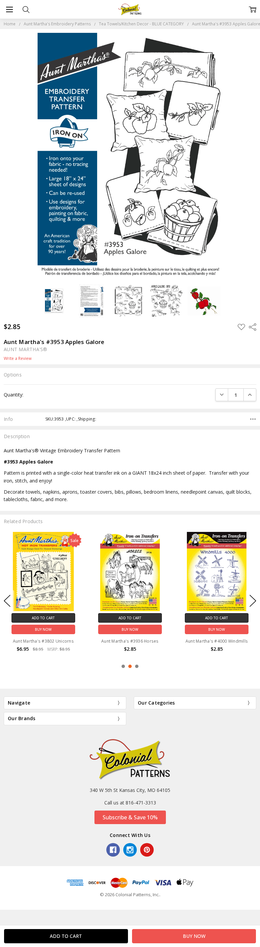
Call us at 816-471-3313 (130, 802)
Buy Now (43, 629)
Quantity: (13, 394)
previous (7, 600)
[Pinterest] (147, 850)
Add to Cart (43, 617)
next (253, 600)
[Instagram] (130, 850)
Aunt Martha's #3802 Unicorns (43, 641)
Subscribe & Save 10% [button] (130, 817)
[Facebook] (113, 850)
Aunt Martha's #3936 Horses (130, 641)
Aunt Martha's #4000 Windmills (217, 641)
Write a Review (17, 358)
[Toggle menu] (9, 9)
